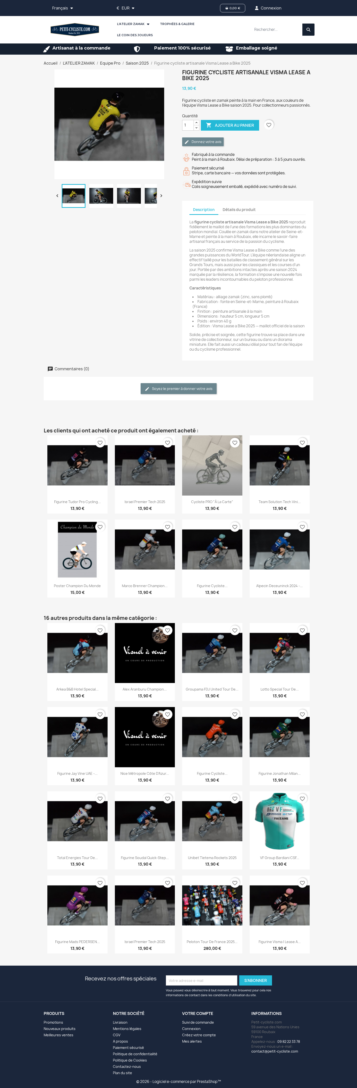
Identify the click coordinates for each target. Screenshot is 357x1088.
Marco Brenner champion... (145, 585)
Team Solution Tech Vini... (280, 501)
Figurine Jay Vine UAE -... (77, 773)
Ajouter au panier (230, 125)
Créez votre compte (199, 1035)
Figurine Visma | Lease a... (280, 941)
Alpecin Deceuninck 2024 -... (279, 585)
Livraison (120, 1022)
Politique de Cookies (130, 1060)
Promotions (53, 1022)
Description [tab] (204, 209)
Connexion (191, 1028)
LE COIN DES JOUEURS (135, 35)
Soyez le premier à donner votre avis (181, 388)
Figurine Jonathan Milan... (280, 773)
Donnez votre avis (206, 141)
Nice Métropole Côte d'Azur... (144, 773)
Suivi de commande (198, 1022)
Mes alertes (192, 1041)
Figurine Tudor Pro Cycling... (77, 501)
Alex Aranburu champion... (145, 689)
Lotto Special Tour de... (280, 689)
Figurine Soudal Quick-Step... (145, 857)
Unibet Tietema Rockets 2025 (212, 857)
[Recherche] (308, 30)
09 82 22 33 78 (288, 1041)
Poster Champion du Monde (77, 585)
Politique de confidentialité (135, 1054)
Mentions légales (127, 1028)
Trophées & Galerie (177, 24)
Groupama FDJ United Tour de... (212, 689)
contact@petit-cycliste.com (274, 1051)
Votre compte (197, 1013)
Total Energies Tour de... (77, 857)
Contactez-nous (127, 1066)
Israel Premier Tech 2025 (145, 501)
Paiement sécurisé (128, 1047)
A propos (120, 1041)
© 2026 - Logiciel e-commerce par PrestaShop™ (178, 1081)
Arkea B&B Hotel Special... (77, 689)
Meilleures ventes (58, 1035)
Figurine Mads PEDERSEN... (77, 941)
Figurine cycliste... (212, 585)
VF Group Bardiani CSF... (279, 857)
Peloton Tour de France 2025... (212, 941)
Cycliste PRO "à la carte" (212, 501)
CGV (116, 1035)
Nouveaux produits (60, 1028)
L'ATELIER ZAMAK (130, 24)
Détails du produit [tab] (239, 209)
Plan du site (122, 1073)
